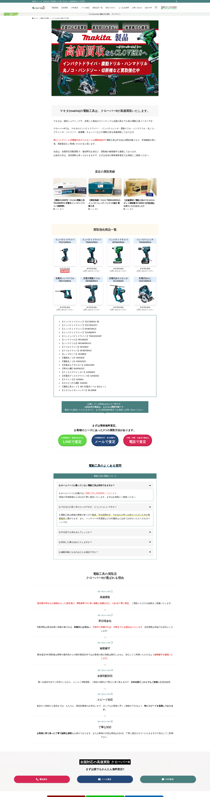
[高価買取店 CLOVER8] (38, 8)
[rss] (176, 1)
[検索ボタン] (156, 8)
